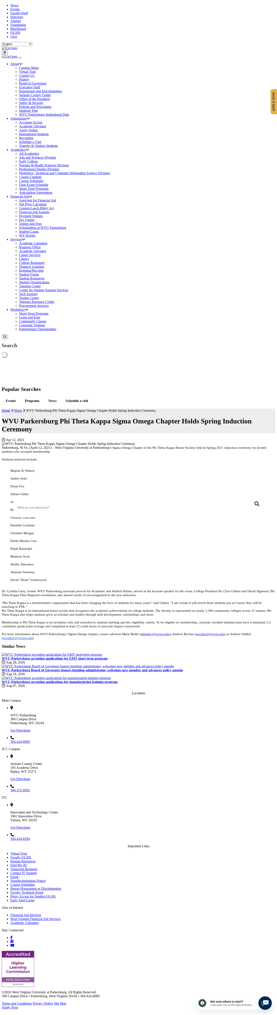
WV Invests (27, 235)
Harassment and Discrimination (40, 91)
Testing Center (29, 298)
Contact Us (26, 75)
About (14, 64)
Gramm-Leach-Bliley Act (36, 208)
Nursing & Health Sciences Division (44, 165)
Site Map (60, 1003)
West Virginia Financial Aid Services (35, 919)
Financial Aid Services (25, 915)
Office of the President (34, 99)
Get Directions (20, 730)
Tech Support (28, 294)
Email (14, 877)
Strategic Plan (28, 110)
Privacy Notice (43, 1003)
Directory (16, 17)
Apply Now (10, 1007)
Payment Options (31, 216)
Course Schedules (31, 181)
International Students (34, 134)
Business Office (30, 247)
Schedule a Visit (30, 142)
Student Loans (29, 231)
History (24, 79)
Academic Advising (32, 126)
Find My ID (18, 865)
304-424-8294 (20, 839)
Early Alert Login (22, 900)
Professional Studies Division (39, 169)
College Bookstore (32, 263)
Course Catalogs (30, 177)
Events (15, 9)
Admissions (18, 118)
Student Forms (29, 274)
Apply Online (28, 130)
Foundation (18, 25)
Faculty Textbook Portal (26, 892)
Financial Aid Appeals (34, 212)
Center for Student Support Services (43, 290)
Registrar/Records (31, 270)
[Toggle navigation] (5, 52)
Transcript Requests (23, 869)
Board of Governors (33, 83)
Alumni (15, 21)
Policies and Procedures (35, 107)
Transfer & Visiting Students (38, 146)
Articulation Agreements (35, 192)
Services (16, 239)
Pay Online (26, 220)
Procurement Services (34, 305)
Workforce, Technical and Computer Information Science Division (64, 173)
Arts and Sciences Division (37, 157)
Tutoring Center (30, 286)
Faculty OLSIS (20, 857)
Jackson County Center (35, 95)
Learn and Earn (29, 317)
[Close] (20, 57)
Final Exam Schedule (33, 185)
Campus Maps (29, 68)
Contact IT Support (23, 873)
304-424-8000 (20, 741)
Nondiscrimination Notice (28, 881)
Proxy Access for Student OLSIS (33, 896)
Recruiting (26, 138)
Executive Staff (29, 87)
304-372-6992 (20, 790)
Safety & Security (31, 103)
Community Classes (32, 321)
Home (6, 410)
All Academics (29, 153)
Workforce (17, 309)
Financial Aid (19, 196)
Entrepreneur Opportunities (37, 329)
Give (13, 36)
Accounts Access (30, 122)
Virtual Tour (27, 71)
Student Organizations (34, 282)
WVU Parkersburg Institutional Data (44, 114)
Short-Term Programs (33, 188)
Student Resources (31, 278)
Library (24, 259)
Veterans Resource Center (36, 302)
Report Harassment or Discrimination (35, 888)
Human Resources (22, 861)
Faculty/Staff (19, 13)
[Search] (5, 337)
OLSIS (15, 32)
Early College (28, 161)
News (14, 5)
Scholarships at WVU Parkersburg (42, 227)
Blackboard (18, 29)
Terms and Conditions (17, 1003)
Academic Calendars (33, 243)
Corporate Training (32, 325)
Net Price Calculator (33, 204)
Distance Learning (31, 266)
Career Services (29, 255)
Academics (18, 149)
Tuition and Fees (30, 224)
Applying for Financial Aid (37, 200)
